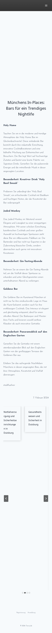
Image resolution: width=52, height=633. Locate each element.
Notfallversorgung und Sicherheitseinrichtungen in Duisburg (9, 422)
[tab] (22, 592)
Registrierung (21, 612)
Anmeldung (31, 612)
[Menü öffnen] (46, 5)
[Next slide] (46, 498)
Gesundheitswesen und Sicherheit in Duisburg (34, 418)
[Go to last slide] (6, 498)
